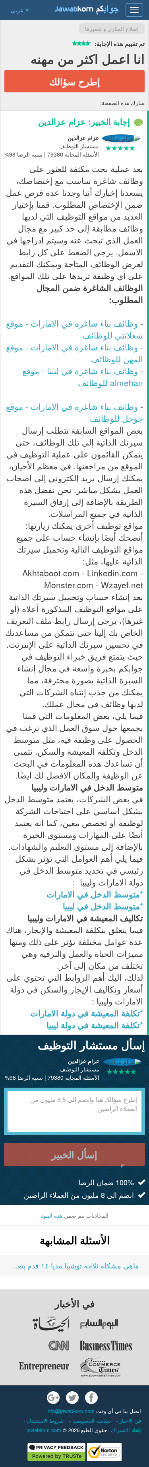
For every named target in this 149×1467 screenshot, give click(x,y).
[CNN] (35, 1345)
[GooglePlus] (53, 1397)
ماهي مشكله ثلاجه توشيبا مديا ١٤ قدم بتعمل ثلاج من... (74, 1265)
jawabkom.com (44, 1430)
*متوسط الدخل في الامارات (94, 894)
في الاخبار (129, 1420)
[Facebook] (91, 1397)
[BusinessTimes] (114, 1345)
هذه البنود (51, 1215)
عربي (17, 10)
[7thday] (114, 1324)
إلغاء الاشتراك (126, 1430)
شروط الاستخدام (44, 1420)
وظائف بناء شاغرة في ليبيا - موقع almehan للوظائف (82, 376)
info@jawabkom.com (70, 1411)
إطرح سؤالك (74, 81)
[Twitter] (72, 1397)
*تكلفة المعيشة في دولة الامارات (86, 1013)
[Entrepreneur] (35, 1367)
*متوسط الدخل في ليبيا (103, 906)
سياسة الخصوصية (91, 1420)
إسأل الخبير (74, 1154)
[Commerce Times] (114, 1367)
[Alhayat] (35, 1324)
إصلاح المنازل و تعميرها (112, 29)
